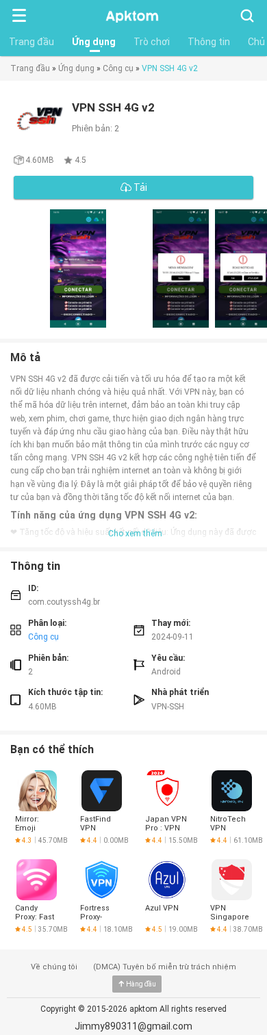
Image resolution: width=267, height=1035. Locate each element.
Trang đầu (31, 41)
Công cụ (118, 68)
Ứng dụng (94, 41)
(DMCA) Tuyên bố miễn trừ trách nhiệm (164, 966)
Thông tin (209, 41)
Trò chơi (152, 41)
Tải (139, 187)
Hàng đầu (141, 984)
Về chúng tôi (54, 966)
